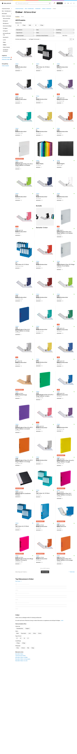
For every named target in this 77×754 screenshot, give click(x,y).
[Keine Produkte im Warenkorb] (74, 3)
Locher (4, 39)
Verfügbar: (31, 39)
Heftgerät (5, 31)
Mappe (4, 42)
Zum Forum (17, 581)
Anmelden (59, 3)
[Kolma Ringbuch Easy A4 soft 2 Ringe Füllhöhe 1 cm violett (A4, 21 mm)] (24, 418)
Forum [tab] (22, 16)
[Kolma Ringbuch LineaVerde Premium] (24, 484)
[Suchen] (16, 3)
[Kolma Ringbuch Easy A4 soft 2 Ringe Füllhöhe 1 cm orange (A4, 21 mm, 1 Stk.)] (24, 451)
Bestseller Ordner (19, 638)
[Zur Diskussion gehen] (45, 587)
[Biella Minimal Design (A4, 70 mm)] (24, 385)
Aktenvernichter (6, 18)
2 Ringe (24, 25)
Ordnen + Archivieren (6, 16)
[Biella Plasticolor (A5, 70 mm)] (65, 517)
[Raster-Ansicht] (71, 39)
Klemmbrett (5, 37)
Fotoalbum (5, 28)
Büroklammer (6, 23)
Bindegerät (5, 21)
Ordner (4, 44)
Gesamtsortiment (6, 8)
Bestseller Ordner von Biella (21, 642)
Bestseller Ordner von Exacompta (22, 643)
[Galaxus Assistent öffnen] (65, 3)
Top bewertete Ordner (20, 640)
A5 (35, 25)
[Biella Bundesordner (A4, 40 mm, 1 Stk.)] (24, 288)
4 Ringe (41, 25)
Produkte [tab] (17, 16)
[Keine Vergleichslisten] (68, 3)
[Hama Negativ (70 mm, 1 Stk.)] (65, 154)
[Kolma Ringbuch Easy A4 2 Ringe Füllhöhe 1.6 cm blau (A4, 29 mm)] (24, 320)
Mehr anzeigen (45, 571)
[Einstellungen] (54, 3)
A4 (18, 25)
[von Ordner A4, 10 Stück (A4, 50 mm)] (45, 57)
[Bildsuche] (49, 3)
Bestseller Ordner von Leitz (21, 645)
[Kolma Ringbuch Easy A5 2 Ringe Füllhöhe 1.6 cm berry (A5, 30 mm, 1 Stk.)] (24, 549)
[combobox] (24, 39)
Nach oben (72, 571)
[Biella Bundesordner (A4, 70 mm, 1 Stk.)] (65, 90)
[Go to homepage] (6, 3)
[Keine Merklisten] (71, 3)
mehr (62, 605)
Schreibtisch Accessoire (5, 50)
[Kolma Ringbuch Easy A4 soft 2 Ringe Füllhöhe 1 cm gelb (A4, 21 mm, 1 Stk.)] (65, 451)
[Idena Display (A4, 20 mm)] (45, 154)
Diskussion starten (70, 580)
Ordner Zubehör (6, 47)
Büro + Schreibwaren (6, 11)
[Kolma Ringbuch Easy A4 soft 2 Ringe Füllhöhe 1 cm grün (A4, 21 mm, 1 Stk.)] (45, 385)
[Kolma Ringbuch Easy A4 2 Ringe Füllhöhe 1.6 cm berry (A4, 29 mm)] (65, 484)
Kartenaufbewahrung (7, 34)
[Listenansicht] (73, 39)
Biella (30, 25)
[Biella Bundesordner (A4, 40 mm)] (24, 90)
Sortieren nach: (18, 39)
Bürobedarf (4, 13)
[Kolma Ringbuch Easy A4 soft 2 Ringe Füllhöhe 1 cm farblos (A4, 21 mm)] (24, 154)
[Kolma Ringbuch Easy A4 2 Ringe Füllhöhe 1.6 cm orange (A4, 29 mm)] (65, 549)
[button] (32, 63)
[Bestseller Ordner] (45, 217)
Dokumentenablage (7, 26)
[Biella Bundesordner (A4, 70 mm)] (24, 57)
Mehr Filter (64, 35)
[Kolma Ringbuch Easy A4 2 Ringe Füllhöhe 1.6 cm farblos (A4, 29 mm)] (65, 222)
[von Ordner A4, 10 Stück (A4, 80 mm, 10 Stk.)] (24, 255)
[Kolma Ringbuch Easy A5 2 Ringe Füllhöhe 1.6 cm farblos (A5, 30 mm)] (65, 255)
